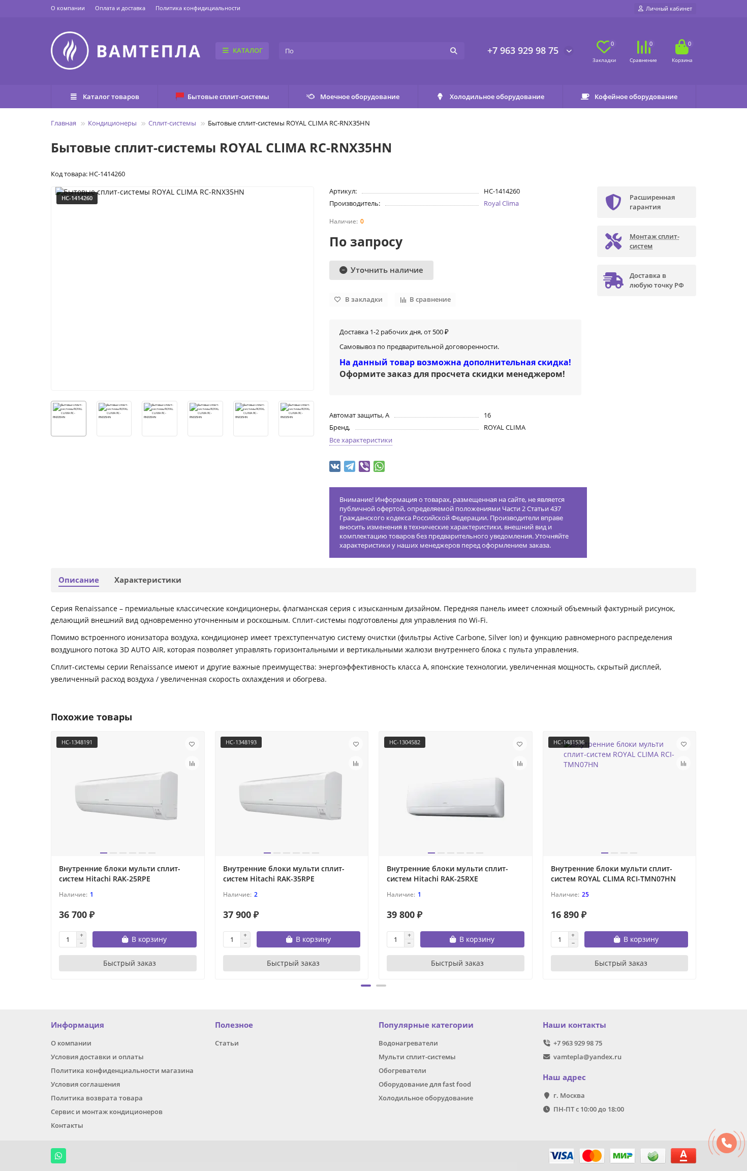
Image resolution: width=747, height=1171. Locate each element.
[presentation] (51, 854)
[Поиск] (454, 51)
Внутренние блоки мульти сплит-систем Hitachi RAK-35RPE (284, 873)
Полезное (234, 1025)
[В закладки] (192, 744)
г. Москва (569, 1095)
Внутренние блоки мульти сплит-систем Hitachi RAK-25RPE (119, 873)
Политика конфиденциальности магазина (122, 1070)
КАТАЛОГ (248, 50)
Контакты (67, 1125)
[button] (366, 986)
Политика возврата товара (97, 1097)
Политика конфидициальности (197, 8)
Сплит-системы (172, 123)
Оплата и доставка (120, 8)
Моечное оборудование (359, 96)
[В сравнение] (192, 763)
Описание (78, 580)
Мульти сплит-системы (417, 1056)
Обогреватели (402, 1070)
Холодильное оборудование (497, 96)
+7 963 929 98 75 (522, 50)
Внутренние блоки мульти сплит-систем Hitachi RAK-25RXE (447, 873)
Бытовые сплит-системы (228, 96)
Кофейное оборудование (636, 96)
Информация (77, 1025)
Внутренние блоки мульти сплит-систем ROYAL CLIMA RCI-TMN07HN (613, 873)
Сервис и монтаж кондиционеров (107, 1111)
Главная (63, 123)
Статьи (227, 1043)
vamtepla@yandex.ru (587, 1056)
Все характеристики (360, 440)
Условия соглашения (85, 1084)
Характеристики (147, 580)
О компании (68, 8)
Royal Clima (501, 203)
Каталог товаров (111, 96)
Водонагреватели (408, 1043)
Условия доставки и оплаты (97, 1056)
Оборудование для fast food (425, 1084)
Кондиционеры (112, 123)
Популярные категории (426, 1025)
